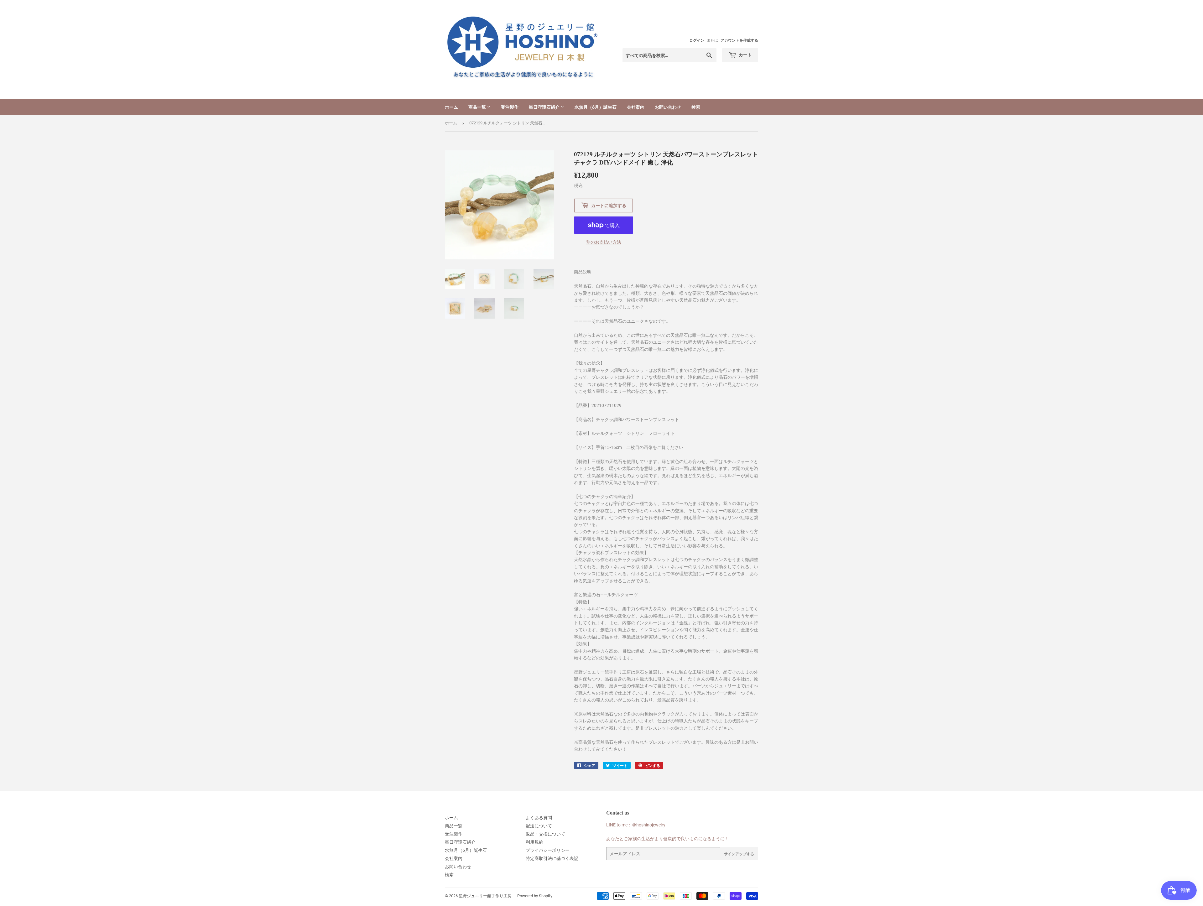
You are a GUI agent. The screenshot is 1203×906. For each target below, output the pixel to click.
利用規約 (534, 842)
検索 (695, 107)
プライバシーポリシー (548, 850)
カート (745, 54)
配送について (539, 825)
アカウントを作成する (739, 40)
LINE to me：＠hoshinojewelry (635, 824)
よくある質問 (539, 817)
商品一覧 (477, 107)
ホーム (451, 107)
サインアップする (739, 853)
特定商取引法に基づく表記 (552, 858)
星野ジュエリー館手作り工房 (485, 895)
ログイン (696, 40)
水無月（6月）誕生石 (596, 107)
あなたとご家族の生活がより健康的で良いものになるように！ (667, 838)
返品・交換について (545, 833)
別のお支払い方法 (603, 242)
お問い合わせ (668, 107)
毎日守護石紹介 (544, 107)
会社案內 (635, 107)
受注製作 (509, 107)
